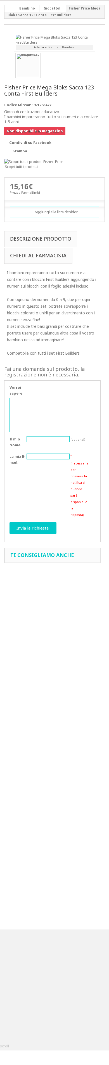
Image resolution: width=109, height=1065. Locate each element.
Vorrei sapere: (16, 390)
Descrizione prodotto (40, 238)
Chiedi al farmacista (38, 255)
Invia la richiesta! (32, 528)
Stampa (20, 150)
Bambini (68, 47)
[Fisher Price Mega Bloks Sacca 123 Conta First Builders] (54, 39)
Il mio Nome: (16, 442)
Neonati (54, 47)
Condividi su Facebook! (31, 142)
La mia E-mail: (17, 459)
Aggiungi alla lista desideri (56, 211)
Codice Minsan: (18, 104)
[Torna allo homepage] (9, 8)
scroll (4, 1046)
